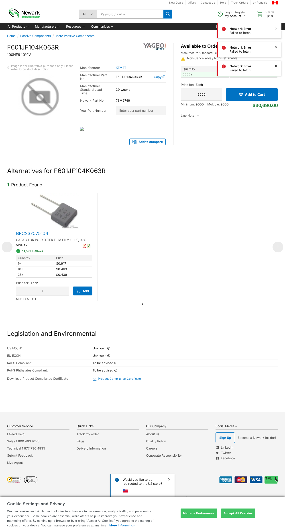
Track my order (88, 434)
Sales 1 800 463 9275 (23, 441)
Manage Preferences (199, 513)
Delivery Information (91, 448)
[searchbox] (130, 14)
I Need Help (15, 434)
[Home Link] (24, 14)
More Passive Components (74, 36)
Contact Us (208, 2)
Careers (151, 448)
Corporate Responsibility (164, 455)
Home (11, 36)
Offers (192, 2)
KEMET (121, 68)
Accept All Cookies (238, 513)
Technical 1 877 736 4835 (26, 448)
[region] (142, 513)
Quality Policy (156, 441)
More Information (122, 525)
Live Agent (15, 462)
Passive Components (35, 36)
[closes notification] (276, 9)
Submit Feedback (20, 455)
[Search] (167, 14)
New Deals (176, 2)
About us (152, 434)
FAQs (80, 441)
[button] (17, 26)
